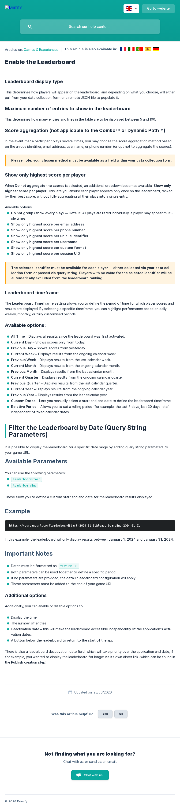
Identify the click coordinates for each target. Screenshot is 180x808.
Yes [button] (105, 714)
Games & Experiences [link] (41, 50)
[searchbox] (90, 26)
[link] (123, 49)
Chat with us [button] (93, 775)
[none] (13, 8)
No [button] (121, 714)
